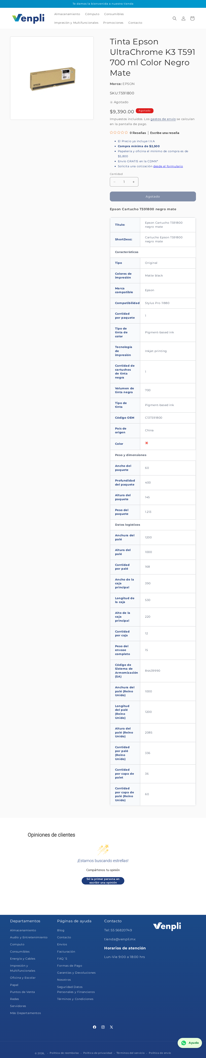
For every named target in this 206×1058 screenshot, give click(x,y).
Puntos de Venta (22, 992)
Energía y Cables (22, 958)
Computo (17, 944)
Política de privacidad (97, 1052)
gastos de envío (163, 119)
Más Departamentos (25, 1013)
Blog (60, 930)
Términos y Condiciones (75, 999)
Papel (14, 985)
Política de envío (160, 1052)
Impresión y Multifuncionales (22, 968)
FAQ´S (62, 958)
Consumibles (20, 951)
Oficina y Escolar (23, 977)
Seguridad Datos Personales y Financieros (76, 989)
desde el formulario (168, 166)
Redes (14, 999)
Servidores (18, 1006)
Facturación (66, 951)
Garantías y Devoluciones (76, 972)
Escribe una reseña (164, 133)
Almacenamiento (23, 930)
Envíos (62, 944)
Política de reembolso (64, 1052)
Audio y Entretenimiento (29, 937)
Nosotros (64, 979)
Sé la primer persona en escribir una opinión (103, 881)
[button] (174, 18)
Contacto (64, 937)
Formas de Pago (69, 965)
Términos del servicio (130, 1052)
